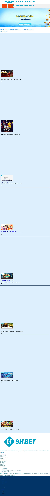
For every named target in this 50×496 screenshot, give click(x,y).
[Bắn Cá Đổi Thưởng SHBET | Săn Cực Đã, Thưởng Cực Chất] (7, 377)
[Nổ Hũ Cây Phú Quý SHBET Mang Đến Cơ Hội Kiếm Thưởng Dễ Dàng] (7, 328)
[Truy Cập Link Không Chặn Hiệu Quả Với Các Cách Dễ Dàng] (7, 180)
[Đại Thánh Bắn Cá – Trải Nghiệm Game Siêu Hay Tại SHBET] (7, 426)
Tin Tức (3, 493)
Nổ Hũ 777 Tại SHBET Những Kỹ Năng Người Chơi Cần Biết (7, 280)
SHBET (3, 478)
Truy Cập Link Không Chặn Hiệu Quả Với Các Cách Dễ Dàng (7, 182)
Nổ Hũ (3, 491)
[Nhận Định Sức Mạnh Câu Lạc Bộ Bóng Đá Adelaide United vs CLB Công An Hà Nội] (7, 131)
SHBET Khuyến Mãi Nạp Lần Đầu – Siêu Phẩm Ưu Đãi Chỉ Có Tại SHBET (9, 231)
